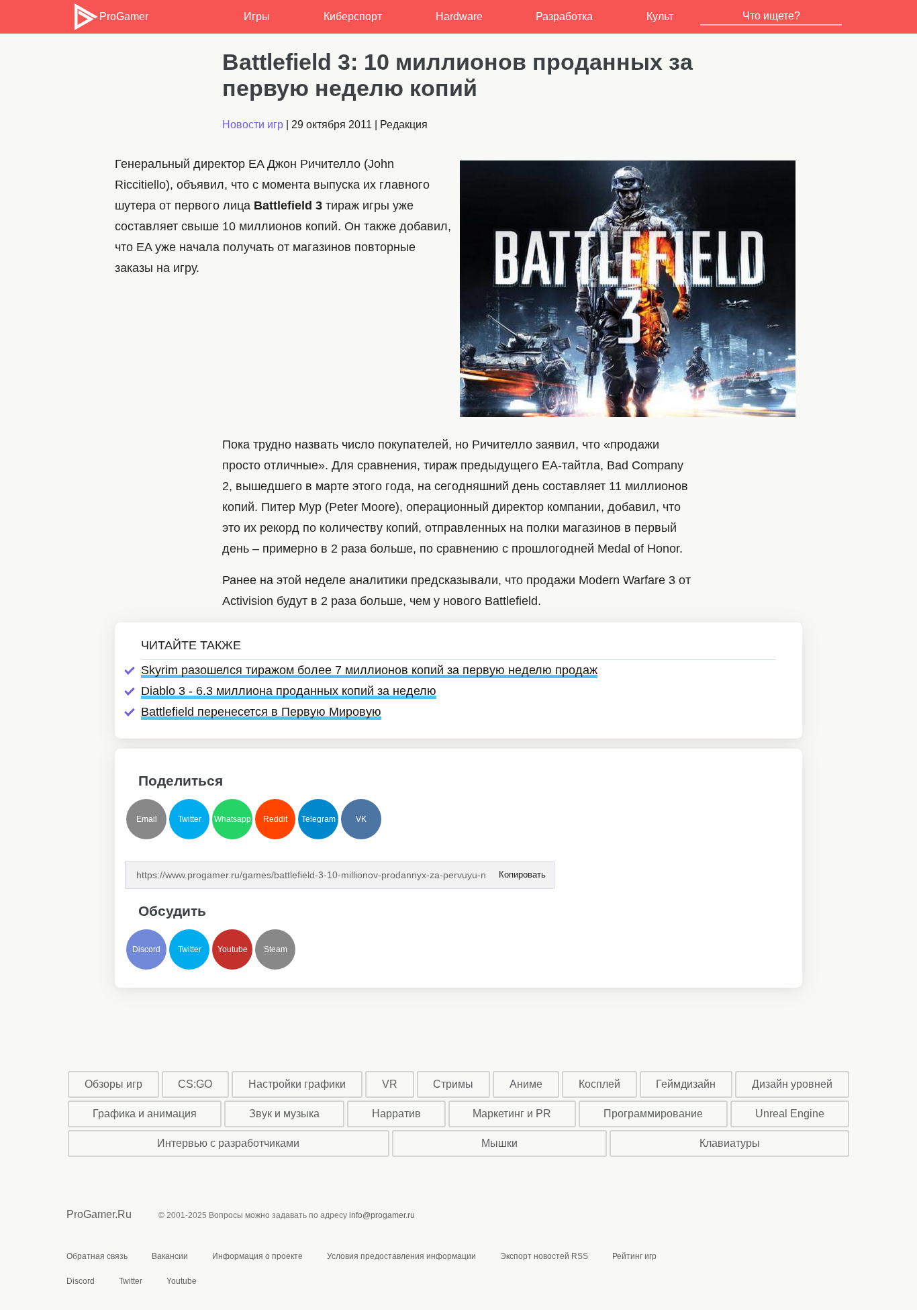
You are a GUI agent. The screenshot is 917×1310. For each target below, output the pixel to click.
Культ (659, 16)
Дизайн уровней (792, 1084)
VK (361, 819)
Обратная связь (97, 1256)
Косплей (599, 1084)
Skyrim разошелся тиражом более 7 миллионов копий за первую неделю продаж (369, 670)
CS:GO (195, 1084)
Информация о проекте (257, 1256)
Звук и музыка (284, 1113)
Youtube (233, 949)
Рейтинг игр (634, 1256)
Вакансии (170, 1256)
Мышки (499, 1143)
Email (146, 819)
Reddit (275, 819)
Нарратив (396, 1113)
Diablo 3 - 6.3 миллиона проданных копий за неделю (288, 691)
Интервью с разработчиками (228, 1143)
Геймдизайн (686, 1084)
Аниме (526, 1084)
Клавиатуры (729, 1143)
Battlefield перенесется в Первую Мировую (261, 711)
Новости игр (252, 124)
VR (389, 1084)
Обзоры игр (113, 1084)
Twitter (189, 819)
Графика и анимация (145, 1113)
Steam (275, 949)
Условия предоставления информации (401, 1256)
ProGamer (123, 16)
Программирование (653, 1113)
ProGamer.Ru (99, 1214)
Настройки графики (297, 1084)
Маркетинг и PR (512, 1113)
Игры (257, 16)
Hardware (459, 16)
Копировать (521, 870)
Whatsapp (232, 819)
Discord (146, 949)
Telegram (318, 819)
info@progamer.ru (382, 1215)
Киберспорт (353, 16)
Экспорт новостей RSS (544, 1256)
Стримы (453, 1084)
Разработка (564, 16)
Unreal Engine (789, 1113)
